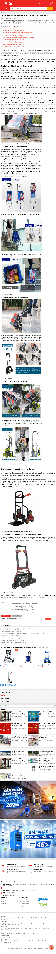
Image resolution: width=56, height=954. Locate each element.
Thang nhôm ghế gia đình (34, 923)
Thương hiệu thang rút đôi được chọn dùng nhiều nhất (46, 752)
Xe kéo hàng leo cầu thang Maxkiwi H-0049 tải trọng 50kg (46, 665)
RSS (1, 906)
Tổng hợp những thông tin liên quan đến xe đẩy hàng (13, 640)
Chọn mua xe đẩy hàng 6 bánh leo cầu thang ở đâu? (13, 46)
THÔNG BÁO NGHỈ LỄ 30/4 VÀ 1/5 (47, 723)
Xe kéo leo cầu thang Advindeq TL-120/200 (14, 42)
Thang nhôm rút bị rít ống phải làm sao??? (10, 635)
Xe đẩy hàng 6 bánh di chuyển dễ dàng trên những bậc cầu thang (18, 32)
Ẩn (17, 26)
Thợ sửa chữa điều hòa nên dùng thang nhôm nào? (46, 736)
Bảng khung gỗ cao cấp (19, 940)
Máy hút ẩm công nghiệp (12, 933)
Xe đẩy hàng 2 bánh (15, 917)
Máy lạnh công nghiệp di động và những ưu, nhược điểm (18, 774)
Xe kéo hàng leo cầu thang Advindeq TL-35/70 (14, 41)
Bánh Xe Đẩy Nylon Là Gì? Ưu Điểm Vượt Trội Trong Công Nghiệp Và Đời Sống (47, 713)
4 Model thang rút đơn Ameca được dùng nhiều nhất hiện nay (47, 767)
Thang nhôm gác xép (23, 923)
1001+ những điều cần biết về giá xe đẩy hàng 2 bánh (23, 22)
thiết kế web (21, 948)
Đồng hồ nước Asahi (12, 928)
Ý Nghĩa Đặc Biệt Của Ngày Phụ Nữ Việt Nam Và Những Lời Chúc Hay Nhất (19, 725)
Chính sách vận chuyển (24, 903)
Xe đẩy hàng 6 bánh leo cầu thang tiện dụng (14, 34)
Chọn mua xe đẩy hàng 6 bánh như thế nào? (12, 44)
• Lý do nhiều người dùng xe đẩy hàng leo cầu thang (22, 606)
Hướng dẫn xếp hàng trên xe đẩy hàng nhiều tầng (12, 629)
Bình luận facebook (17, 615)
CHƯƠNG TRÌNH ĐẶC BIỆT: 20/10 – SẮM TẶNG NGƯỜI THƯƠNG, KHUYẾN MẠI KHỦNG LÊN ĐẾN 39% (23, 633)
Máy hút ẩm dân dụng (23, 933)
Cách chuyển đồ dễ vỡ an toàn (8, 644)
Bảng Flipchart (4, 940)
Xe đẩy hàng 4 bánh (43, 917)
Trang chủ (2, 12)
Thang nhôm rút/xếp (15, 924)
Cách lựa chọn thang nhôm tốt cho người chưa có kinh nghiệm (15, 642)
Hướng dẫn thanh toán (24, 906)
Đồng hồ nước (4, 928)
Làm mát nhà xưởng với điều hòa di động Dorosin (19, 752)
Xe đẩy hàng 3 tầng (34, 917)
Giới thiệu (3, 899)
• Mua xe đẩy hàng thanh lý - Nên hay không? (21, 610)
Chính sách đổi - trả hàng (24, 901)
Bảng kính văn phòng (30, 940)
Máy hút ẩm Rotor (33, 933)
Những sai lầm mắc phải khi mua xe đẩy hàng (11, 631)
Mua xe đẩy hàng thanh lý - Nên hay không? (44, 22)
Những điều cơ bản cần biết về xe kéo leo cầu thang (11, 23)
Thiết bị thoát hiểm (17, 937)
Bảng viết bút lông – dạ (6, 942)
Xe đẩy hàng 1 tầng (5, 917)
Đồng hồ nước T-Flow (33, 928)
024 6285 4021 (11, 887)
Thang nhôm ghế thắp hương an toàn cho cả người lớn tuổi (18, 712)
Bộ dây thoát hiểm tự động (6, 937)
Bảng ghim (11, 940)
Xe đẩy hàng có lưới (5, 919)
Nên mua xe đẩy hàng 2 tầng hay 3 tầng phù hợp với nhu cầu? (31, 20)
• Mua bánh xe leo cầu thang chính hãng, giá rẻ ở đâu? (23, 607)
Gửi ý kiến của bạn (6, 615)
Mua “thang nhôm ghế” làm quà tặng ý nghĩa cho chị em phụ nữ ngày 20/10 (17, 628)
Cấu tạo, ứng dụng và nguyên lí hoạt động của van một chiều (47, 759)
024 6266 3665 (25, 887)
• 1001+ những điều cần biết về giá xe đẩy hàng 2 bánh (23, 609)
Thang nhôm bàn (4, 923)
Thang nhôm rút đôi (45, 923)
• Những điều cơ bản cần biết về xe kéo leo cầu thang (23, 612)
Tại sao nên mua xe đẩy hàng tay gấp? (9, 20)
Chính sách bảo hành (23, 899)
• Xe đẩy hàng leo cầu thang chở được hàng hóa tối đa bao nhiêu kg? (26, 605)
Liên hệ (2, 905)
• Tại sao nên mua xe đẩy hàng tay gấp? (20, 602)
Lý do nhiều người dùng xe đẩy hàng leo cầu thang (31, 21)
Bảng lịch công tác (40, 940)
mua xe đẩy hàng (11, 537)
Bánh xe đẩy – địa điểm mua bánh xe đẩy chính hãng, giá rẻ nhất (15, 636)
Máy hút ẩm (3, 933)
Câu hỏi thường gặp (6, 701)
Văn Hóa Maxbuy (5, 698)
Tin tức (6, 12)
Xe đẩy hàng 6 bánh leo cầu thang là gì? (11, 28)
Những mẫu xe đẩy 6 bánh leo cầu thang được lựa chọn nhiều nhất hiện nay (18, 37)
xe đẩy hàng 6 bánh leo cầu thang (17, 63)
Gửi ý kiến (48, 619)
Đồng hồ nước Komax (22, 928)
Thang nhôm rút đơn (5, 924)
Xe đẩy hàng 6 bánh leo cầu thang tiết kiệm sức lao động (17, 35)
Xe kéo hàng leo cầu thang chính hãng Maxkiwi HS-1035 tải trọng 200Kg (8, 685)
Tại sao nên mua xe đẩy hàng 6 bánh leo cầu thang (13, 30)
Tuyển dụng (3, 903)
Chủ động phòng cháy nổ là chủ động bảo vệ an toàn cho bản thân (19, 736)
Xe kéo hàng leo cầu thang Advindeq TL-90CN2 (15, 39)
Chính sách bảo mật (23, 905)
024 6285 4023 (18, 887)
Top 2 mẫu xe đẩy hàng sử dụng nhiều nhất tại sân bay (13, 638)
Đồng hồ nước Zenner (43, 928)
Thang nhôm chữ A (14, 923)
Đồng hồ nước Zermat (5, 929)
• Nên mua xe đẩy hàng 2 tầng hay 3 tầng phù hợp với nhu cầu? (25, 603)
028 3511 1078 (11, 892)
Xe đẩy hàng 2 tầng (24, 917)
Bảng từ (46, 940)
